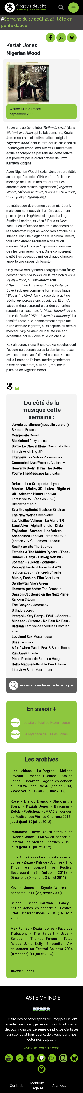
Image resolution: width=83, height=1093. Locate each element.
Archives (59, 1086)
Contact (16, 1086)
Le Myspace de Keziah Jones (45, 734)
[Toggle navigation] (73, 7)
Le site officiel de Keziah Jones (47, 723)
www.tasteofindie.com (41, 1048)
